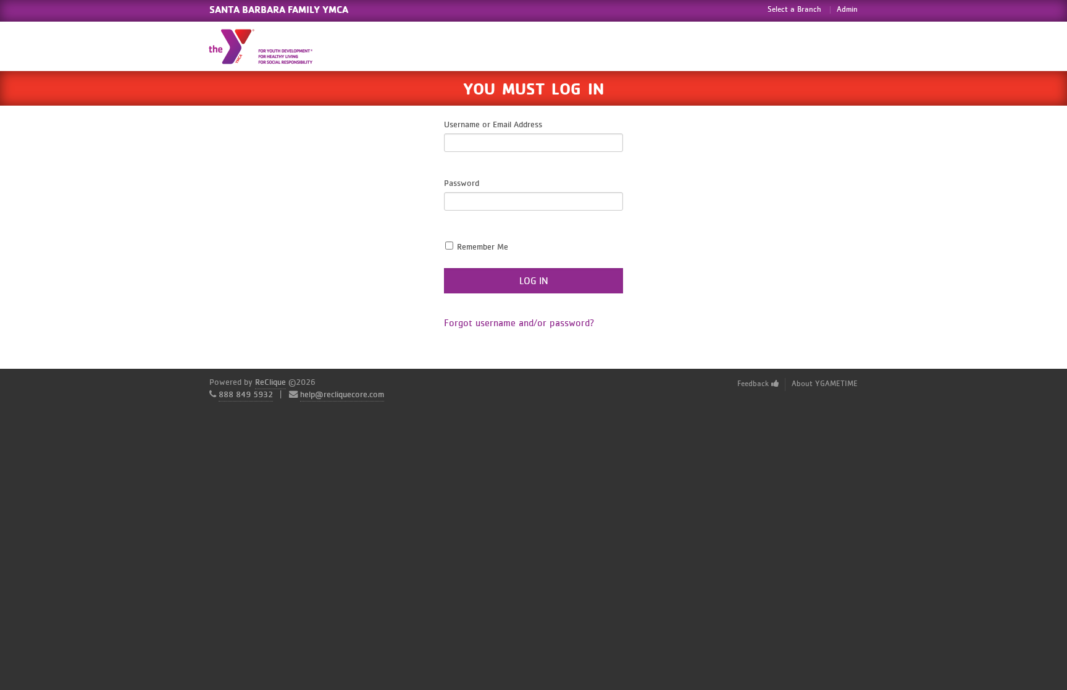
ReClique (270, 382)
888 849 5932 (246, 394)
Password (461, 183)
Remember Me (481, 247)
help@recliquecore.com (342, 394)
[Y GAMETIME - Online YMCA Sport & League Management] (271, 46)
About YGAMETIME (825, 384)
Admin (847, 10)
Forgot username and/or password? (519, 323)
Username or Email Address (493, 124)
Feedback (754, 384)
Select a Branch (794, 10)
